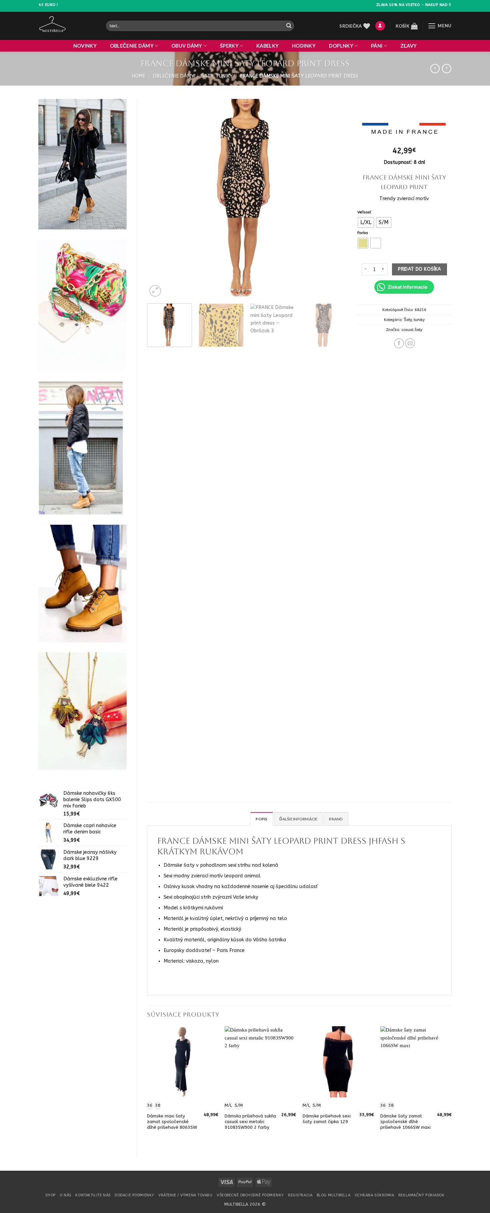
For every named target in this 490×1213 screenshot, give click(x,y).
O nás (65, 1195)
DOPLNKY (341, 46)
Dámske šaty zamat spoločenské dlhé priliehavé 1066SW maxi (405, 1121)
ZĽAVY (408, 46)
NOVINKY (85, 46)
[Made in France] (404, 129)
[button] (380, 26)
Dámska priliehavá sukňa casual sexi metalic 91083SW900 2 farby (250, 1121)
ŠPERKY (229, 46)
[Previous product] (446, 69)
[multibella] (67, 26)
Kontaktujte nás (92, 1195)
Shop (50, 1195)
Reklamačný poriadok (421, 1195)
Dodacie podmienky (134, 1195)
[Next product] (435, 69)
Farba (362, 233)
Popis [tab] (261, 819)
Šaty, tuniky (217, 76)
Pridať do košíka (419, 269)
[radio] (366, 222)
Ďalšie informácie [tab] (298, 819)
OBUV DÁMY (186, 46)
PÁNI (376, 46)
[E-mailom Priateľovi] (410, 343)
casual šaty (411, 329)
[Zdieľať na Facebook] (399, 343)
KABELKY (267, 46)
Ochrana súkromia (374, 1195)
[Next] (334, 199)
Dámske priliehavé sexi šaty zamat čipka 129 (327, 1118)
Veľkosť (364, 212)
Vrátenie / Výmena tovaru (185, 1195)
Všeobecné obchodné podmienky (250, 1195)
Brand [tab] (336, 819)
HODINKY (304, 46)
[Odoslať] (288, 26)
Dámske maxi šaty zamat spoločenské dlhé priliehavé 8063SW (172, 1121)
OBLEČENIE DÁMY (132, 46)
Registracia (300, 1195)
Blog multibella (333, 1195)
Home (138, 76)
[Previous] (159, 199)
